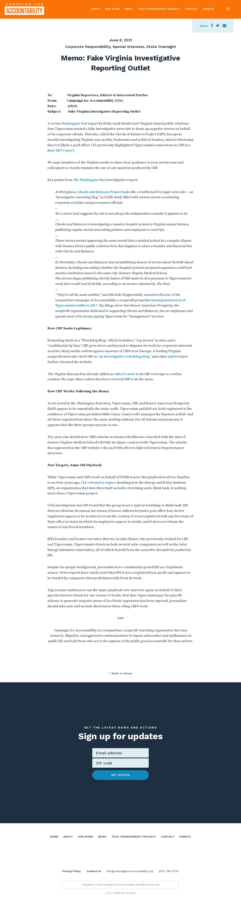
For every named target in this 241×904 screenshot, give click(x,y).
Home (54, 836)
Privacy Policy (71, 871)
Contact (191, 9)
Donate (208, 9)
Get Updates (120, 775)
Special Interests (128, 46)
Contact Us (93, 871)
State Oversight (161, 46)
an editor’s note (122, 374)
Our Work (112, 9)
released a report (101, 482)
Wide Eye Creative (125, 893)
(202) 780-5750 (169, 871)
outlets (174, 356)
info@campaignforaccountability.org (130, 871)
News (129, 9)
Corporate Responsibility (87, 46)
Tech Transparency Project (158, 9)
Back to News (121, 673)
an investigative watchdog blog (124, 356)
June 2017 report (60, 150)
